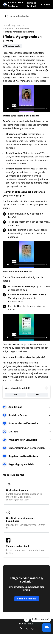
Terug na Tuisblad (31, 4)
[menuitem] (26, 407)
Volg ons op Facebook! (18, 546)
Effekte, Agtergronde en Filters (19, 31)
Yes (15, 394)
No (37, 394)
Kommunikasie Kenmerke (17, 28)
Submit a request (26, 598)
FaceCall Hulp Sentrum (13, 25)
